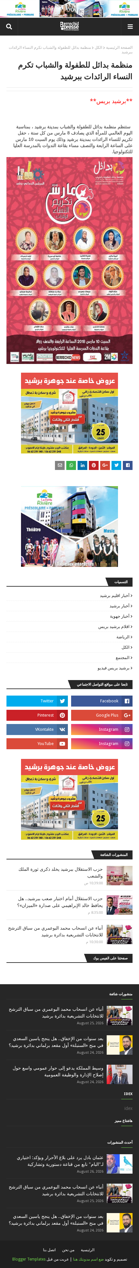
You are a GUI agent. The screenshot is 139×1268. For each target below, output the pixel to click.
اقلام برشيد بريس (114, 626)
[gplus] (102, 715)
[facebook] (102, 701)
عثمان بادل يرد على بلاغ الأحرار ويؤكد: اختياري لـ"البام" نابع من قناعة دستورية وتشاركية (60, 1161)
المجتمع (123, 657)
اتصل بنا (49, 1250)
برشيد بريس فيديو (114, 668)
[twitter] (37, 701)
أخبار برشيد (120, 605)
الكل (98, 47)
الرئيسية (87, 1250)
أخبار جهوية (120, 616)
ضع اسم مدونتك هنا (88, 1259)
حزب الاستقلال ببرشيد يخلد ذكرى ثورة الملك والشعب (60, 873)
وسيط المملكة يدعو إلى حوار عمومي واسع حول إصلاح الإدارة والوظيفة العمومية (58, 1071)
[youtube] (37, 743)
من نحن (68, 1250)
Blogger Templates (29, 1259)
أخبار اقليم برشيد (115, 595)
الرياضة (123, 636)
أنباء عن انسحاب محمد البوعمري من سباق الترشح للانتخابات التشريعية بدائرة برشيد (55, 931)
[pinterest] (37, 715)
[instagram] (102, 729)
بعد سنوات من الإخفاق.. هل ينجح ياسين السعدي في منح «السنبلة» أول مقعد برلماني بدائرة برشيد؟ (56, 1042)
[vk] (37, 729)
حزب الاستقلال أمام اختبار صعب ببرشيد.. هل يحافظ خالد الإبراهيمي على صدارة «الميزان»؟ (60, 902)
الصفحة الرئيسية (119, 47)
